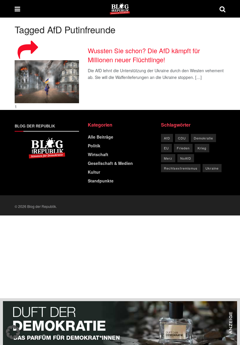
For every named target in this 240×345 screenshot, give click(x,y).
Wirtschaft (98, 154)
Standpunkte (101, 181)
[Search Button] (222, 9)
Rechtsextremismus (181, 168)
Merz (168, 158)
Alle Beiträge (100, 137)
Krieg (202, 148)
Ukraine (212, 168)
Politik (94, 146)
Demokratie (203, 138)
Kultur (94, 172)
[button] (13, 332)
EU (166, 148)
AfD (167, 138)
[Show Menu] (17, 9)
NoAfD (185, 158)
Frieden (183, 148)
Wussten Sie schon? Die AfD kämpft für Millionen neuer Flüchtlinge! (144, 55)
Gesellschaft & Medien (110, 163)
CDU (182, 138)
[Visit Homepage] (120, 9)
